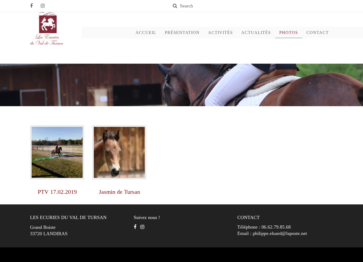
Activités (220, 32)
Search (186, 5)
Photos (288, 32)
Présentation (182, 32)
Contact (317, 32)
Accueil (146, 32)
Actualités (256, 32)
